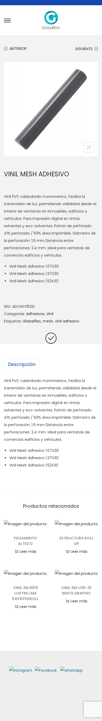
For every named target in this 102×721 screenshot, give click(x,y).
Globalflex (32, 321)
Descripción (22, 364)
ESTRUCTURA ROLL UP (76, 541)
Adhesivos (35, 313)
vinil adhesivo (67, 321)
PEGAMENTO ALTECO (25, 541)
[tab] (51, 364)
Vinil (49, 313)
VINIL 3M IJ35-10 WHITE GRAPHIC (76, 590)
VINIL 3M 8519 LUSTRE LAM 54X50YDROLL (25, 593)
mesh (48, 321)
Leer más (28, 551)
